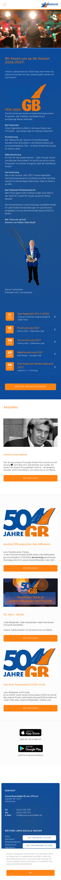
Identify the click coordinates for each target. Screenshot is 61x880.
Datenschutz (10, 845)
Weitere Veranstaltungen (30, 387)
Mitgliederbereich (13, 842)
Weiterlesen (30, 478)
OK (30, 873)
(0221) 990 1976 (23, 810)
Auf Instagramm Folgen (39, 845)
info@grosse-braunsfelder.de (29, 815)
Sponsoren (10, 839)
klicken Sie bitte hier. (23, 864)
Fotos (7, 836)
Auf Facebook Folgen (39, 838)
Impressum (10, 847)
